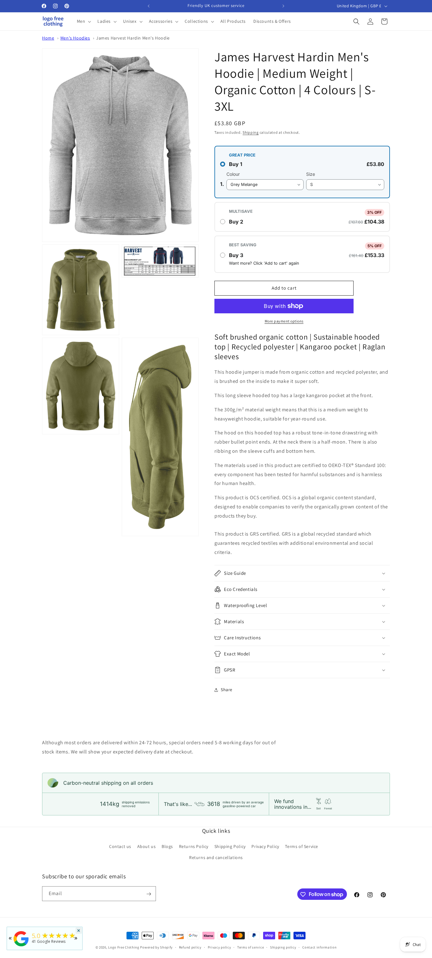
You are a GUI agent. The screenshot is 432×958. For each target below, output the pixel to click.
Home (48, 38)
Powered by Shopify (156, 947)
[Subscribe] (149, 894)
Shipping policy (283, 947)
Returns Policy (193, 846)
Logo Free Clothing (123, 947)
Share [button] (226, 689)
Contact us (120, 846)
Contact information (319, 947)
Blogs (167, 846)
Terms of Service (301, 846)
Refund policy (190, 947)
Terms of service (250, 947)
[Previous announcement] (149, 6)
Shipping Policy (230, 846)
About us (146, 846)
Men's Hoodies (75, 38)
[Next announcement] (283, 6)
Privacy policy (219, 947)
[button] (83, 21)
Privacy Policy (265, 846)
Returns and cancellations (216, 857)
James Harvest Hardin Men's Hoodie (133, 38)
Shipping (251, 132)
